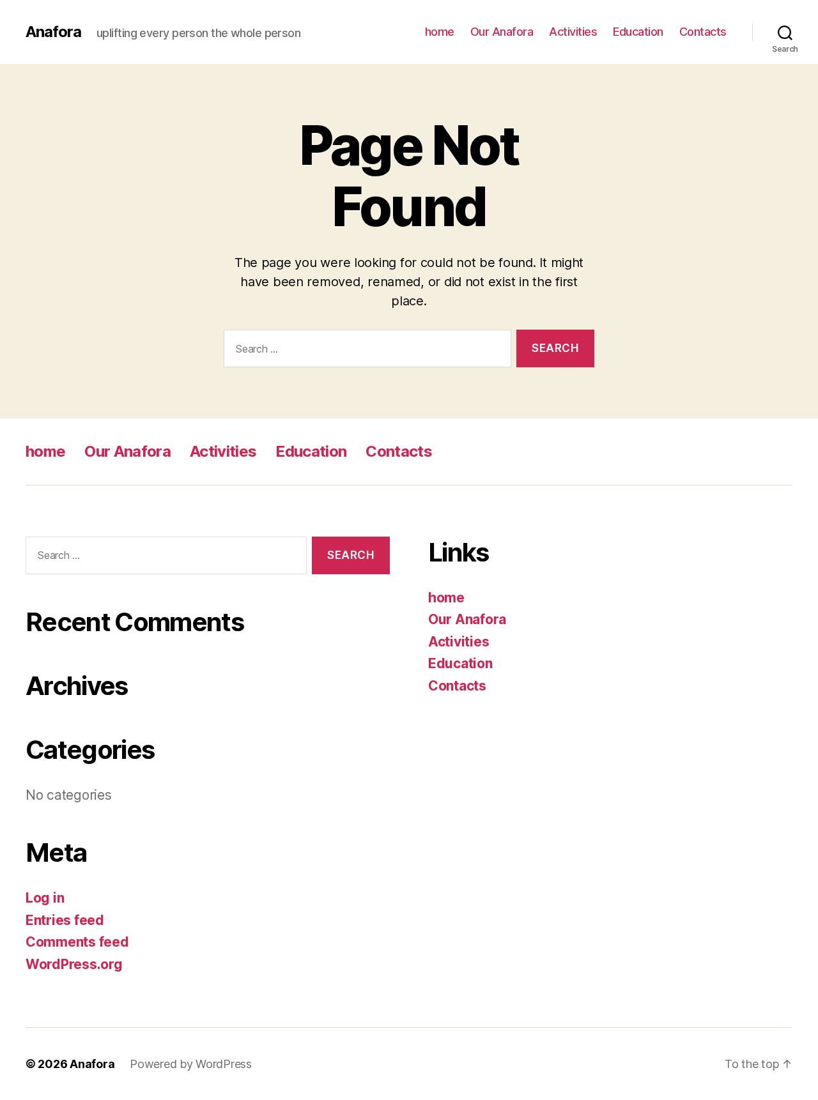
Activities (573, 31)
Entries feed (65, 920)
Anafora (53, 32)
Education (638, 31)
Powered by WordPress (191, 1064)
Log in (45, 898)
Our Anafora (502, 31)
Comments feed (77, 942)
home (439, 31)
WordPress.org (74, 964)
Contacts (703, 31)
